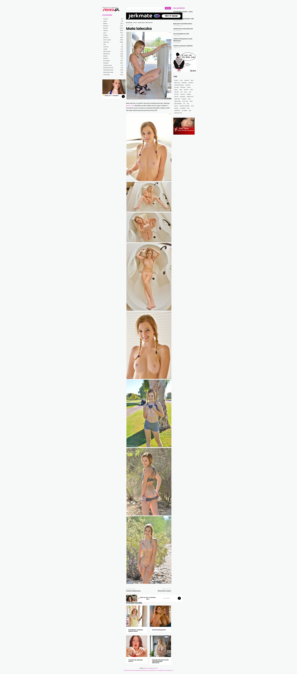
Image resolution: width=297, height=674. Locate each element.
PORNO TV (155, 670)
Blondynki (129, 22)
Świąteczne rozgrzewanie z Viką (183, 19)
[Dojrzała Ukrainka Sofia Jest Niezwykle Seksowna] (160, 646)
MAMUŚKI (137, 670)
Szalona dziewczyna (133, 591)
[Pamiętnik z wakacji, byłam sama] (136, 616)
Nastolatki (149, 22)
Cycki (135, 22)
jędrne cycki (130, 106)
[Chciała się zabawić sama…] (136, 646)
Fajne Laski (141, 22)
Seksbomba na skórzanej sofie (183, 29)
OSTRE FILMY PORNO (129, 670)
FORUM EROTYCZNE (146, 670)
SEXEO (145, 668)
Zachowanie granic (159, 630)
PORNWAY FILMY (162, 670)
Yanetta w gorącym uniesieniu (183, 46)
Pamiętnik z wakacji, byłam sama (135, 630)
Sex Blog (150, 668)
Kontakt (155, 668)
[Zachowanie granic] (160, 616)
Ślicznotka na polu (164, 591)
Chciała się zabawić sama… (135, 660)
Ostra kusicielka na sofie (181, 34)
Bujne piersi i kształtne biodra (182, 24)
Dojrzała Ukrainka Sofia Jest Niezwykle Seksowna (160, 661)
